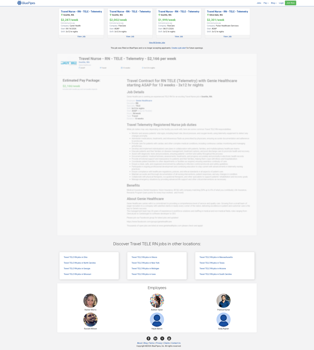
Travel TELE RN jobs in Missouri (77, 274)
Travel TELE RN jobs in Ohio (75, 257)
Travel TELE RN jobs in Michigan (145, 268)
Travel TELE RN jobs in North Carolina (80, 263)
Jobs (259, 3)
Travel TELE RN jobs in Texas (212, 263)
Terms (151, 343)
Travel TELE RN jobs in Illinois (144, 257)
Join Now (291, 3)
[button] (266, 3)
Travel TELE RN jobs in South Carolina (216, 274)
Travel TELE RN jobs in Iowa (144, 274)
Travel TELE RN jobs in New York (145, 263)
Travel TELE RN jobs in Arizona (213, 268)
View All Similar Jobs (157, 43)
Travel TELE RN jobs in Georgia (77, 268)
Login (281, 3)
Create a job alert (178, 48)
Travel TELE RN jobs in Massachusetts (216, 257)
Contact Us (176, 343)
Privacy (159, 343)
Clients (167, 343)
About (139, 343)
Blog (146, 343)
